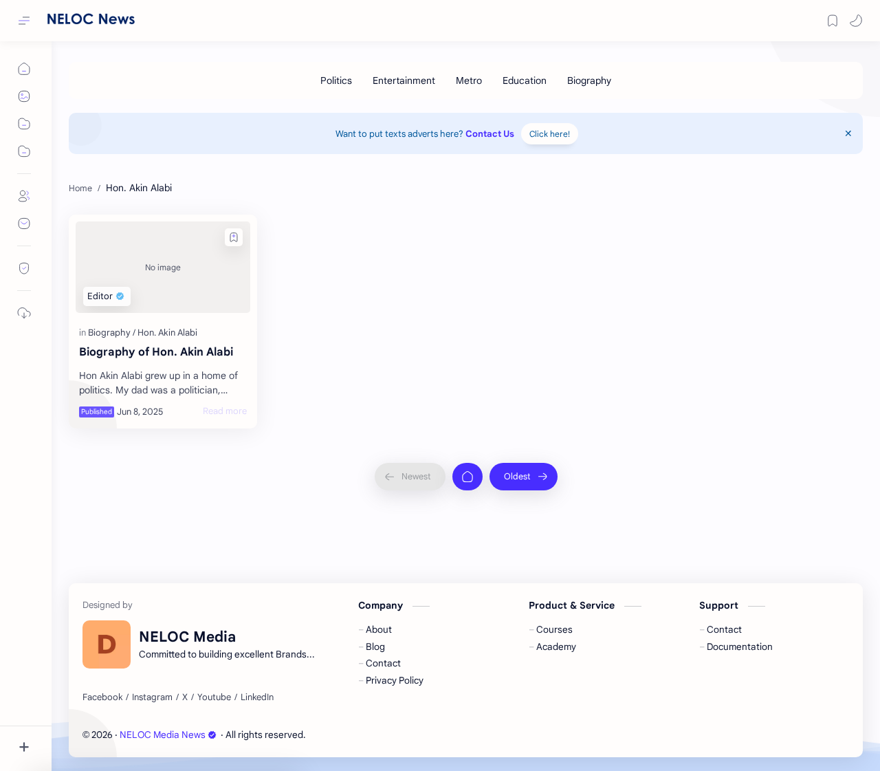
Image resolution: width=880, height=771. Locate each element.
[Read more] (225, 411)
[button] (856, 20)
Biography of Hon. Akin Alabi (156, 352)
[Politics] (336, 80)
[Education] (525, 80)
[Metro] (469, 80)
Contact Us (489, 134)
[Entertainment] (404, 80)
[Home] (467, 476)
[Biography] (589, 80)
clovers (381, 735)
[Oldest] (524, 476)
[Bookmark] (832, 20)
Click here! (549, 134)
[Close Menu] (848, 133)
